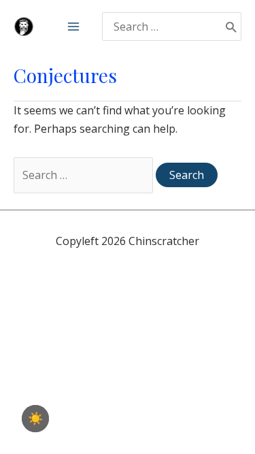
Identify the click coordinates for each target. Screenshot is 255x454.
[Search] (231, 26)
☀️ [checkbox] (35, 418)
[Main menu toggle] (73, 27)
